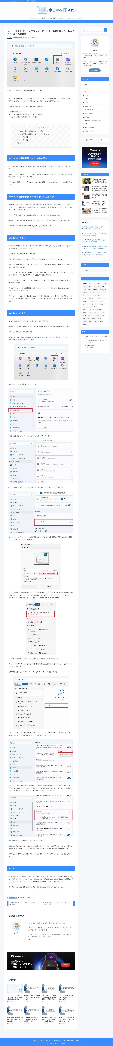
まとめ (19, 143)
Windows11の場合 (22, 140)
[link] (29, 940)
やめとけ (85, 292)
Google (86, 95)
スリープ (91, 298)
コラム (86, 99)
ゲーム (94, 295)
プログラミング (88, 131)
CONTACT (41, 1040)
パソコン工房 (93, 307)
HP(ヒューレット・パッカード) (93, 120)
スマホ (86, 102)
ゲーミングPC (86, 295)
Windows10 (103, 289)
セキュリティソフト (100, 298)
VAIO (89, 289)
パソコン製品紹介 (89, 127)
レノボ (102, 312)
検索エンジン (86, 318)
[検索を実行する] (105, 30)
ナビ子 (16, 933)
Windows (22, 897)
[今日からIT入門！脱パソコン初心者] (56, 9)
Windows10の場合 (22, 137)
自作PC (85, 321)
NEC (86, 124)
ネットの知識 (88, 106)
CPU (105, 283)
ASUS (91, 283)
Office (84, 289)
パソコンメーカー (89, 117)
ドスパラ (87, 91)
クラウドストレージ (95, 292)
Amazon (85, 283)
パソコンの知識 (18, 37)
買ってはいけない (98, 321)
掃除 (103, 315)
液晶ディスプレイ (96, 318)
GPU (95, 286)
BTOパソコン (88, 85)
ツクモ (87, 88)
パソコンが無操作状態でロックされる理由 (30, 131)
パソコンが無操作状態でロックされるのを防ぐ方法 (33, 134)
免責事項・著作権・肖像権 (72, 1040)
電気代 (84, 324)
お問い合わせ (95, 70)
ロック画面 (28, 897)
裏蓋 (90, 321)
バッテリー (103, 304)
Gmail (84, 286)
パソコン (85, 307)
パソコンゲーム (88, 110)
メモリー (96, 312)
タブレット (86, 301)
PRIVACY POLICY (59, 1040)
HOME (35, 1040)
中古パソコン (96, 315)
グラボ (104, 292)
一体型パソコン (87, 315)
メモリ (90, 312)
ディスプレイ (99, 301)
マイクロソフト (97, 309)
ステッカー (101, 295)
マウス (84, 312)
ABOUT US (49, 1040)
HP (99, 286)
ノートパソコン (94, 304)
